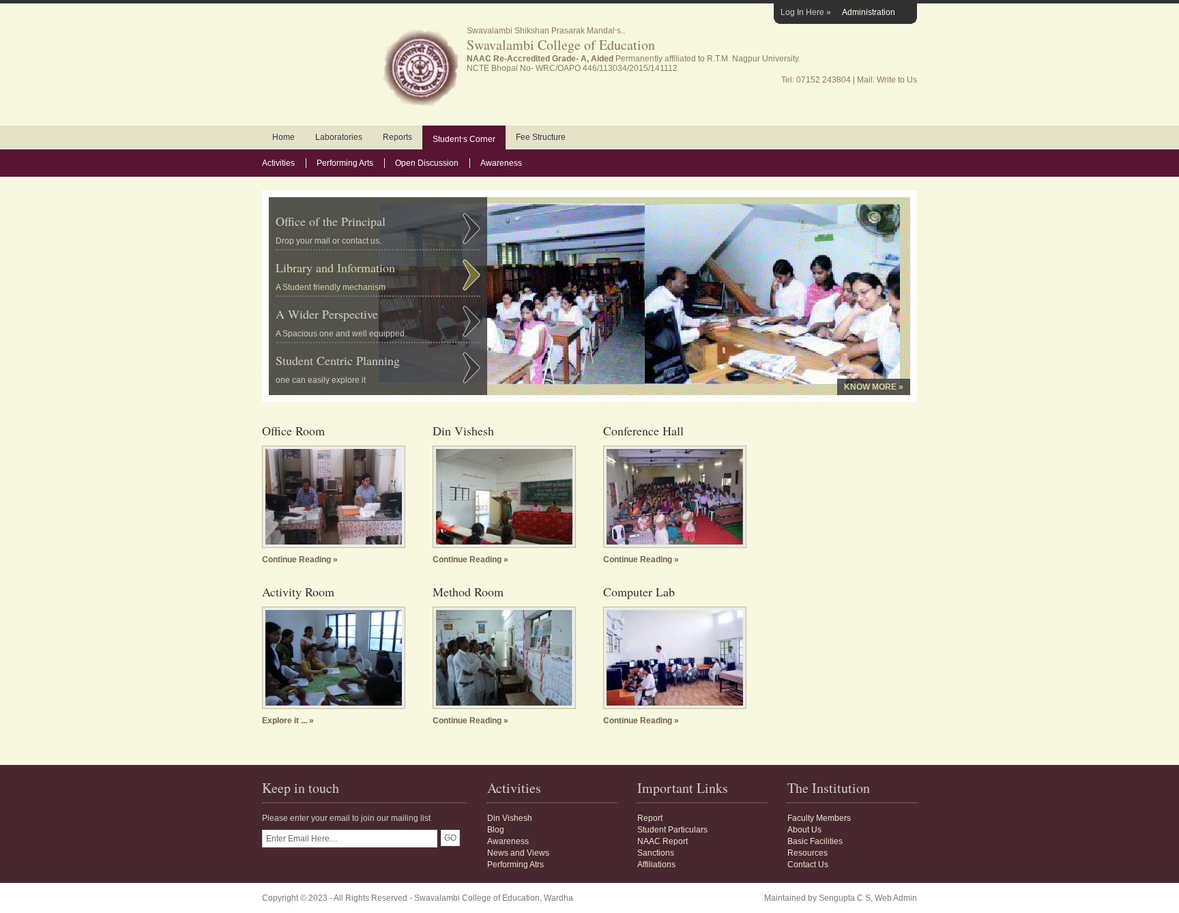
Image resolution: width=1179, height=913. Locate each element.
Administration (868, 12)
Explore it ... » (288, 720)
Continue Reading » (300, 559)
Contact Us (807, 864)
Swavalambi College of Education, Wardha (493, 898)
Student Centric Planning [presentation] (338, 368)
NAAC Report (662, 841)
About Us (804, 830)
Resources (807, 853)
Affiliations (656, 864)
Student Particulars (672, 830)
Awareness (501, 163)
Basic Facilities (815, 841)
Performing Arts (345, 163)
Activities (278, 163)
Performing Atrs (515, 864)
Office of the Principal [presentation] (330, 229)
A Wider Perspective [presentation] (341, 322)
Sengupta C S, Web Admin (868, 898)
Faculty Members (819, 818)
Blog (495, 830)
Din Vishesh (509, 818)
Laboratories (338, 137)
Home (283, 137)
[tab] (378, 227)
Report (650, 818)
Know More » (873, 387)
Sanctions (655, 853)
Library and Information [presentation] (335, 275)
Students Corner (464, 138)
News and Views (518, 853)
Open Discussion (426, 163)
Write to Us (897, 80)
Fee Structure (541, 137)
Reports (397, 137)
